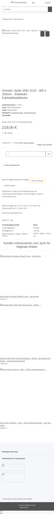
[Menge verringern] (4, 154)
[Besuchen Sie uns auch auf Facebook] (4, 485)
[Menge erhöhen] (47, 159)
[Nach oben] (1, 512)
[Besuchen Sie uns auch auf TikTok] (4, 494)
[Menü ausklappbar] (5, 3)
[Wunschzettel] (41, 2)
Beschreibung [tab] (37, 181)
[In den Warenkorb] (4, 27)
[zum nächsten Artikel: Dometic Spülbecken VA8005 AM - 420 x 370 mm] (30, 19)
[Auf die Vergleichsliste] (42, 34)
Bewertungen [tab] (9, 185)
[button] (39, 2)
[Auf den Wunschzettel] (47, 34)
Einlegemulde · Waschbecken (23, 113)
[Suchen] (50, 9)
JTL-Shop (31, 507)
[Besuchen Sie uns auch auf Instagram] (4, 491)
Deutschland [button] (28, 143)
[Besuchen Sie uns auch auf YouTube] (4, 488)
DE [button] (33, 2)
